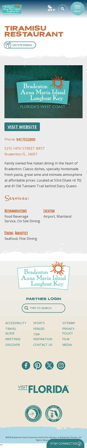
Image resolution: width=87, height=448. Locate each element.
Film (65, 339)
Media (67, 345)
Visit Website (22, 127)
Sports (39, 323)
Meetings (12, 339)
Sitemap (68, 323)
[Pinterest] (38, 368)
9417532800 (25, 139)
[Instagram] (61, 368)
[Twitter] (49, 368)
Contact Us (42, 345)
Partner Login (43, 298)
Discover (12, 345)
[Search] (43, 308)
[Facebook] (26, 368)
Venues (39, 329)
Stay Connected (63, 443)
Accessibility (15, 323)
